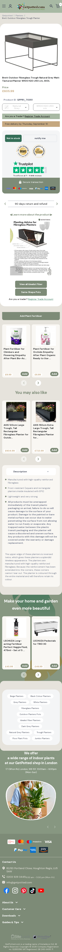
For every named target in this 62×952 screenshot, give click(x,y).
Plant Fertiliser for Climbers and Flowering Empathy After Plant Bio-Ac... (15, 353)
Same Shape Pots (31, 292)
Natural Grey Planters (19, 732)
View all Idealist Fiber (31, 284)
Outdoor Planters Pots (30, 714)
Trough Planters (44, 732)
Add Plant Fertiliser (31, 315)
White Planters (40, 702)
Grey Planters (19, 702)
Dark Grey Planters (30, 726)
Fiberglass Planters (30, 708)
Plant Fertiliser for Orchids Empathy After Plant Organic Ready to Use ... (44, 353)
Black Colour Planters (41, 696)
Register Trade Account (37, 116)
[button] (5, 204)
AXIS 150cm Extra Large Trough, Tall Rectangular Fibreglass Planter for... (43, 431)
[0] (58, 6)
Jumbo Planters (42, 738)
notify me (40, 138)
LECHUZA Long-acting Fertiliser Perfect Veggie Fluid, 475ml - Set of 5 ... (16, 645)
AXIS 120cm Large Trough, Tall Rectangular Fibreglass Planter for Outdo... (16, 431)
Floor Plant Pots (20, 738)
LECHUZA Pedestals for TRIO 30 (44, 642)
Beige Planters (16, 696)
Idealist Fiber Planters (30, 720)
